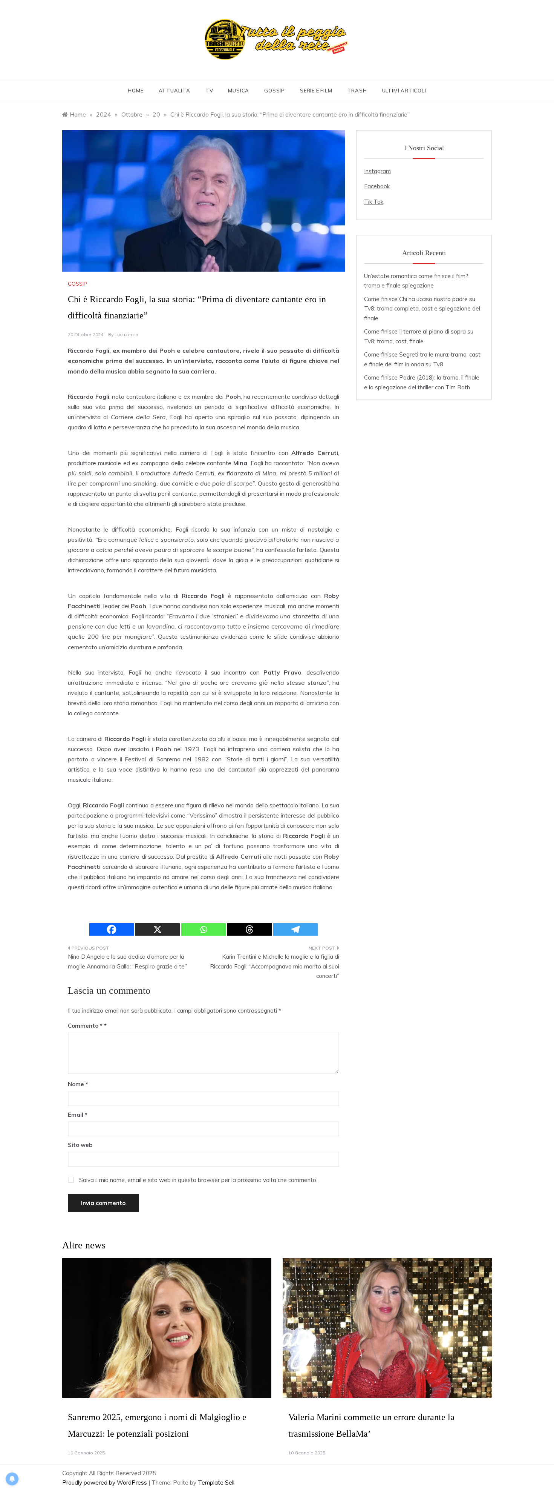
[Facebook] (111, 929)
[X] (157, 929)
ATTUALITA (174, 91)
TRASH (357, 91)
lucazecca (126, 334)
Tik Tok (373, 201)
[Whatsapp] (203, 929)
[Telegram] (295, 929)
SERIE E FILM (316, 91)
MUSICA (238, 91)
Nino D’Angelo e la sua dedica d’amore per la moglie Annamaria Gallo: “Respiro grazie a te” (127, 961)
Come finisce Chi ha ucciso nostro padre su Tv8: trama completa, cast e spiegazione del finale (422, 308)
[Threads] (249, 929)
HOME (135, 91)
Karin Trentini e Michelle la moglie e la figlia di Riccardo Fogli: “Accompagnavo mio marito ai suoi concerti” (274, 966)
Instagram (377, 171)
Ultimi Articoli (404, 91)
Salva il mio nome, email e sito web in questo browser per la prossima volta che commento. (198, 1180)
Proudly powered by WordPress (105, 1482)
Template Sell (216, 1482)
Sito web (80, 1144)
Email (77, 1114)
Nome (78, 1084)
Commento (85, 1025)
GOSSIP (274, 91)
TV (209, 91)
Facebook (377, 186)
